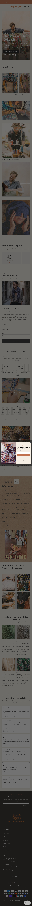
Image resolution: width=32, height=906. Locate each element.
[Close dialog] (30, 442)
